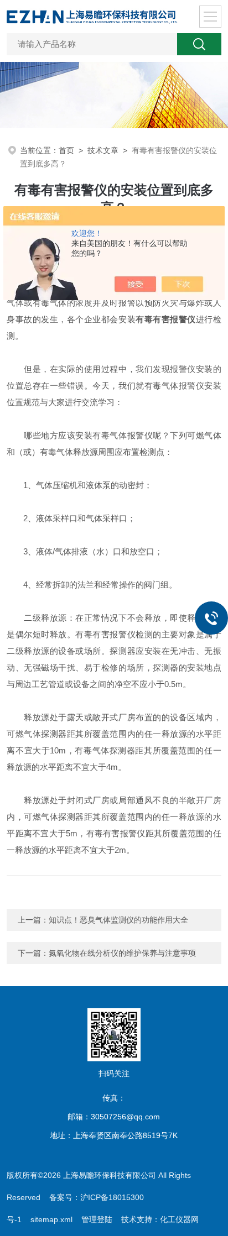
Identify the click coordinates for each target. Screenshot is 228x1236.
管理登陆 (96, 1219)
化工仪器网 (179, 1219)
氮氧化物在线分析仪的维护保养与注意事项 (122, 953)
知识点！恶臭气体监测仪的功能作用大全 (118, 919)
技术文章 (102, 150)
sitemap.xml (51, 1219)
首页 (66, 150)
